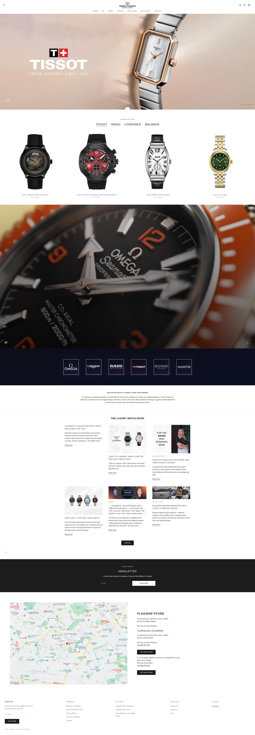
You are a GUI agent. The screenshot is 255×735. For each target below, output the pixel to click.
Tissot (101, 124)
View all (127, 543)
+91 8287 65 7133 (143, 645)
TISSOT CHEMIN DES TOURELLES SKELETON (35, 194)
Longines (133, 124)
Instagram (215, 706)
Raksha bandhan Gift (159, 456)
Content (69, 720)
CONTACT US (158, 11)
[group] (127, 276)
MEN (103, 11)
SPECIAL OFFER (132, 11)
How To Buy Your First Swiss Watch (82, 518)
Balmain (111, 502)
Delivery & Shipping (73, 706)
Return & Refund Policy (74, 709)
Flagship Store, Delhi (123, 709)
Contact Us (174, 706)
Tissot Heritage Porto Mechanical (158, 194)
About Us (174, 709)
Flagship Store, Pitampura (125, 706)
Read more (69, 445)
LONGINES (9, 100)
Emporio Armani (157, 502)
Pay (172, 713)
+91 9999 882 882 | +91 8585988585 (150, 631)
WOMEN (110, 11)
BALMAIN (152, 124)
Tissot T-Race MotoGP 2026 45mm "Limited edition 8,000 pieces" (96, 194)
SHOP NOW (120, 11)
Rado (116, 124)
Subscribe (143, 583)
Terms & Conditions (73, 717)
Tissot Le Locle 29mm (220, 194)
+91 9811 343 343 (143, 665)
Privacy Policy (71, 713)
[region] (127, 62)
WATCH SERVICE (145, 11)
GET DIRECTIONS (146, 652)
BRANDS (95, 11)
